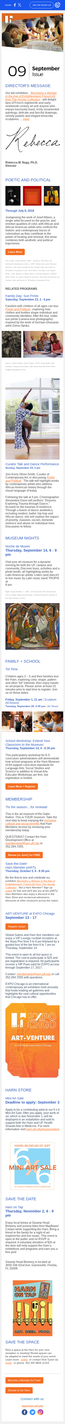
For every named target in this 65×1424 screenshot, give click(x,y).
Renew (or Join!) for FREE (24, 855)
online (8, 890)
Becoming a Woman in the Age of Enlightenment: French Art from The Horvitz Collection (31, 96)
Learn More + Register (21, 786)
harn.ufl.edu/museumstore (42, 1129)
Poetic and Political (17, 309)
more (26, 119)
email (8, 1362)
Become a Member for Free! (24, 1380)
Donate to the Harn (19, 1390)
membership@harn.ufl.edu (22, 843)
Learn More (15, 251)
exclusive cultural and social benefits (30, 822)
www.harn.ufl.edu (32, 1405)
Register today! (16, 926)
